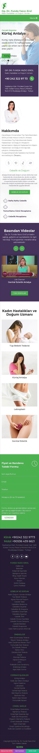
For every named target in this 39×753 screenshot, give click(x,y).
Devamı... (17, 155)
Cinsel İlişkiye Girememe (19, 709)
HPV (19, 662)
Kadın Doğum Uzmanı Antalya (19, 595)
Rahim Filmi (19, 650)
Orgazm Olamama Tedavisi (19, 719)
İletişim (19, 581)
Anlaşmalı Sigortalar (19, 571)
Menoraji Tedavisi (19, 657)
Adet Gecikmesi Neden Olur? (19, 643)
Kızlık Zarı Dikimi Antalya (19, 681)
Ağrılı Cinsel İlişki (20, 724)
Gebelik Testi (19, 617)
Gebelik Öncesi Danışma (19, 621)
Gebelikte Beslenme (19, 604)
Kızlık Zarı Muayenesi (19, 717)
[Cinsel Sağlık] (30, 163)
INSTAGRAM (19, 751)
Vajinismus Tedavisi (19, 712)
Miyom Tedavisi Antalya (19, 640)
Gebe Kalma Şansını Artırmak (19, 629)
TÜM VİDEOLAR (19, 293)
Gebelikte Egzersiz (19, 614)
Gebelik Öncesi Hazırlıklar (19, 619)
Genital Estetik (19, 688)
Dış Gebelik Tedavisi (19, 647)
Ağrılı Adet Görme (19, 670)
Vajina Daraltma (19, 683)
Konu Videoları (19, 578)
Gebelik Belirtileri (19, 624)
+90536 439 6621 (23, 541)
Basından (19, 569)
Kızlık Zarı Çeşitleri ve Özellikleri (19, 729)
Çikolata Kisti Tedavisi (19, 652)
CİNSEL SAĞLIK (19, 706)
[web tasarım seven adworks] (19, 747)
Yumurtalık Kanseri (19, 700)
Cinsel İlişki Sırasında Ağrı (19, 714)
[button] (33, 18)
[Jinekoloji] (16, 163)
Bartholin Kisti (19, 696)
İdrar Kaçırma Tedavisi (19, 693)
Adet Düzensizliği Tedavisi (19, 638)
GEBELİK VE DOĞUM (19, 192)
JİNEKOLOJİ (19, 635)
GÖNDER (9, 518)
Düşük (19, 655)
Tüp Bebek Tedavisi (19, 597)
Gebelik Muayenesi (19, 626)
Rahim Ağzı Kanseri (19, 698)
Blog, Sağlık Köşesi (19, 576)
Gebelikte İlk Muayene (19, 609)
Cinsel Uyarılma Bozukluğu (19, 726)
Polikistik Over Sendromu (19, 665)
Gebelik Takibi (19, 602)
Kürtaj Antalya (19, 678)
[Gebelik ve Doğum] (9, 163)
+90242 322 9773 (23, 537)
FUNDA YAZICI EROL (19, 563)
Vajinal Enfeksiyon (19, 660)
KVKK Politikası (19, 583)
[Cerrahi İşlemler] (23, 163)
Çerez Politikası (19, 586)
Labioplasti (19, 686)
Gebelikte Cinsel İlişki (19, 612)
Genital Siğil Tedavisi (19, 691)
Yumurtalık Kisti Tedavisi (19, 645)
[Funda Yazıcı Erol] (11, 113)
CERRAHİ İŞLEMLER (19, 675)
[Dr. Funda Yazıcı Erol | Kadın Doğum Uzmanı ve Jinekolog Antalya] (13, 556)
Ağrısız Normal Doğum (19, 599)
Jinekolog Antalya (19, 667)
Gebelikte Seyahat (19, 607)
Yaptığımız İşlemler (19, 573)
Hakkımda (19, 566)
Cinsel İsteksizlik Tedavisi (19, 722)
